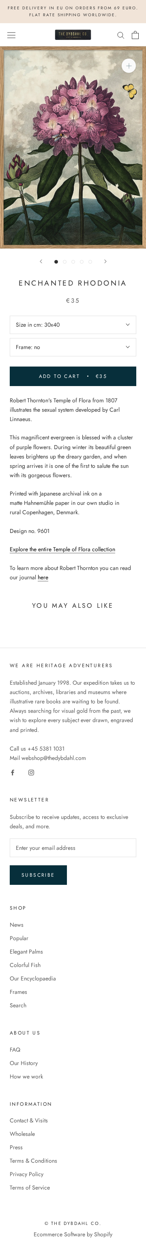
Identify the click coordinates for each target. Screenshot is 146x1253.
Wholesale (22, 1134)
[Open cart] (135, 35)
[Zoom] (129, 66)
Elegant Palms (26, 951)
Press (16, 1147)
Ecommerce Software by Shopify (73, 1234)
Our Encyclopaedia (33, 978)
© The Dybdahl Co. (73, 1223)
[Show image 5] (90, 262)
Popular (19, 938)
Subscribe (38, 875)
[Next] (105, 261)
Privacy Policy (26, 1174)
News (17, 925)
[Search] (121, 34)
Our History (24, 1063)
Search (18, 1005)
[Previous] (41, 261)
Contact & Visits (29, 1120)
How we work (26, 1076)
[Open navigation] (11, 35)
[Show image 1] (56, 262)
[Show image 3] (73, 262)
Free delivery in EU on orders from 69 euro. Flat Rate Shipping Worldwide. (73, 11)
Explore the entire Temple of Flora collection (62, 549)
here (43, 577)
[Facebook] (12, 772)
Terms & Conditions (33, 1161)
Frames (18, 992)
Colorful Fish (25, 965)
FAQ (15, 1050)
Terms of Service (30, 1187)
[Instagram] (31, 772)
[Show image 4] (82, 262)
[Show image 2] (65, 262)
